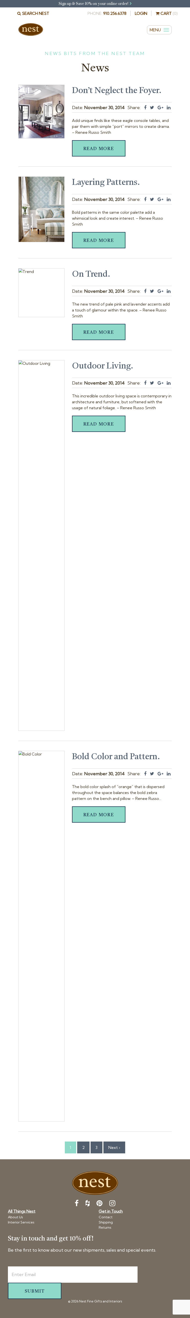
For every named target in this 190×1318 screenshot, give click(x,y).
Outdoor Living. (102, 366)
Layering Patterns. (106, 182)
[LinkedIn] (168, 107)
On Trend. (91, 274)
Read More (98, 149)
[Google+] (160, 107)
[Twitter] (152, 107)
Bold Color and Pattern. (116, 757)
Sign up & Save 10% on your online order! (94, 3)
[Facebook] (145, 107)
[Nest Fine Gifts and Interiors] (30, 29)
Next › (114, 1147)
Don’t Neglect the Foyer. (117, 91)
